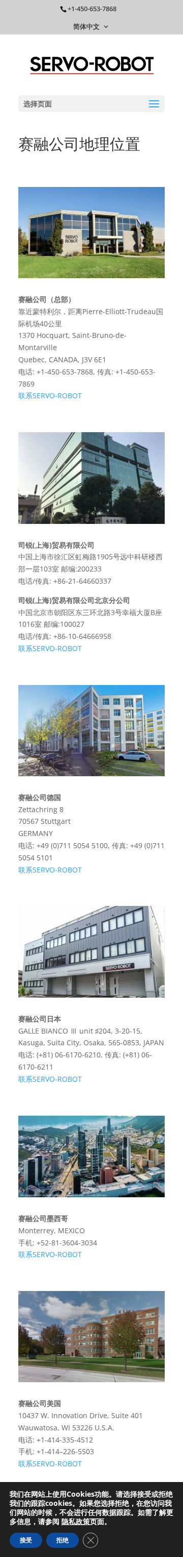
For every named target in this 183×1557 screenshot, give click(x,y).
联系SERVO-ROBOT (50, 395)
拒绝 (62, 1540)
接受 (26, 1540)
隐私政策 (76, 1521)
